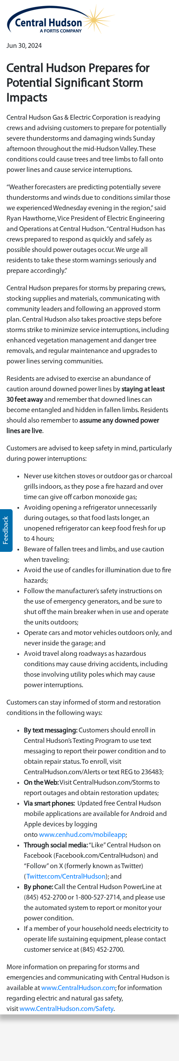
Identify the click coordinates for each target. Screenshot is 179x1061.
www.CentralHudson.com (78, 988)
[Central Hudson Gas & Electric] (61, 18)
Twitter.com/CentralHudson (66, 876)
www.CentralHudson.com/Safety (66, 1009)
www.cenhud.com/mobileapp (82, 835)
